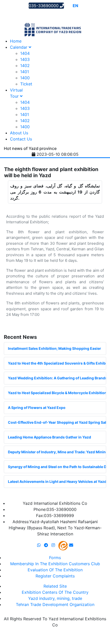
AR (68, 5)
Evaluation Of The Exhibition (55, 569)
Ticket (26, 83)
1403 (25, 59)
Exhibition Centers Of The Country (55, 592)
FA (82, 5)
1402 (25, 65)
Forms (55, 557)
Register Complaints (55, 575)
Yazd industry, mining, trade (55, 598)
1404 (25, 53)
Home (15, 41)
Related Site (55, 586)
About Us (19, 132)
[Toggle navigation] (11, 14)
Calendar (19, 47)
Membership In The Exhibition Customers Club (55, 563)
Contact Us (21, 138)
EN (75, 5)
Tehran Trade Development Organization (55, 604)
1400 (25, 77)
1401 (24, 71)
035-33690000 (44, 5)
